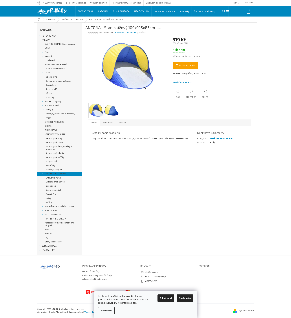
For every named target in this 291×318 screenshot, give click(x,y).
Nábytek (49, 233)
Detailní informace (181, 82)
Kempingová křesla (54, 142)
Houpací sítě (51, 161)
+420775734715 (151, 281)
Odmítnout (166, 298)
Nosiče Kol (50, 229)
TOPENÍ (48, 56)
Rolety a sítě (51, 89)
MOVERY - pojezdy (53, 101)
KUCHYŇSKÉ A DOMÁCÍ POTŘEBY (59, 206)
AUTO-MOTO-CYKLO (54, 214)
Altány (48, 117)
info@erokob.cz (151, 272)
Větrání (49, 93)
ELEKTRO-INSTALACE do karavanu (60, 44)
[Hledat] (223, 11)
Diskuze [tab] (122, 122)
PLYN (47, 52)
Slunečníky (50, 165)
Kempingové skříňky (55, 157)
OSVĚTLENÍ (50, 60)
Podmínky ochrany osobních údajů (126, 3)
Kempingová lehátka (55, 153)
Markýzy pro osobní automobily (60, 113)
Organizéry (51, 194)
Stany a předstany (53, 241)
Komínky (50, 97)
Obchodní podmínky (98, 3)
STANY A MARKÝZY (53, 105)
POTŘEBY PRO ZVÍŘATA (55, 218)
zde (134, 303)
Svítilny (49, 202)
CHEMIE (48, 126)
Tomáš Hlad (89, 312)
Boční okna (51, 85)
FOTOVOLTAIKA (49, 35)
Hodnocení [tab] (108, 122)
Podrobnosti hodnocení (125, 32)
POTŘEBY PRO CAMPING (56, 173)
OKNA (47, 72)
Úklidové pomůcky (54, 190)
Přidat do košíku (187, 65)
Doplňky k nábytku (54, 169)
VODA (47, 48)
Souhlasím (185, 298)
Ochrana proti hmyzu (55, 181)
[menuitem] (86, 11)
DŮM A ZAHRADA (49, 245)
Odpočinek (51, 186)
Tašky (48, 198)
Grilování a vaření (53, 177)
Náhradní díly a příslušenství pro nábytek (59, 224)
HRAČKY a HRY (48, 250)
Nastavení (106, 310)
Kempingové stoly (54, 138)
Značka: (142, 32)
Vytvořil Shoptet (246, 310)
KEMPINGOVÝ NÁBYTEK (55, 134)
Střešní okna (51, 76)
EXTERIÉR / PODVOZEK (55, 122)
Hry (46, 237)
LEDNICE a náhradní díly (55, 68)
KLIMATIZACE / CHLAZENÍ (56, 64)
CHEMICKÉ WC (51, 130)
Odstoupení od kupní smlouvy (158, 3)
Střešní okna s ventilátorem (58, 81)
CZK (235, 3)
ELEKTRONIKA (51, 210)
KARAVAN (46, 40)
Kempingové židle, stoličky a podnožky (59, 148)
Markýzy (49, 109)
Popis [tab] (94, 122)
